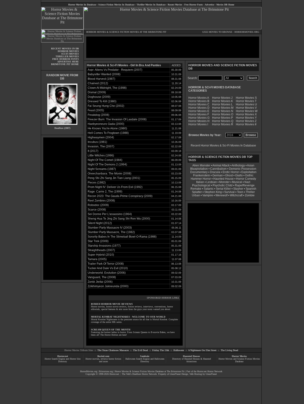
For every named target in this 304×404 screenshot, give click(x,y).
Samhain (144, 356)
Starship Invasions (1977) (104, 245)
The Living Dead (229, 350)
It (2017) (93, 151)
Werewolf (221, 195)
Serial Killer (223, 188)
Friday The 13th (160, 350)
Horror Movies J (222, 97)
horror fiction (115, 358)
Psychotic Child (223, 185)
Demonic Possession (242, 168)
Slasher (238, 188)
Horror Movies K (222, 101)
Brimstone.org (106, 371)
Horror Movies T (246, 101)
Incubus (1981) (97, 142)
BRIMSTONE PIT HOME (65, 64)
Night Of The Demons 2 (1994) (107, 164)
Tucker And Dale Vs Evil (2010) (108, 268)
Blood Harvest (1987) (101, 78)
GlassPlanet (211, 374)
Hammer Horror (201, 178)
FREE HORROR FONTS (65, 59)
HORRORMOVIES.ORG (246, 32)
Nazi (247, 182)
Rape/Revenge (245, 185)
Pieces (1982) (97, 182)
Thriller (250, 192)
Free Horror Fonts (193, 4)
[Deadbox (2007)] (62, 126)
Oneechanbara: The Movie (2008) (109, 173)
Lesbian (212, 182)
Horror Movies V (246, 107)
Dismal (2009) (97, 92)
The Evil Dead (140, 350)
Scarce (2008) (97, 209)
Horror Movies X (246, 114)
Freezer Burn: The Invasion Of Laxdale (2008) (117, 119)
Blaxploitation (199, 168)
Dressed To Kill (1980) (102, 101)
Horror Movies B (198, 101)
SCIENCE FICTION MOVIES (124, 32)
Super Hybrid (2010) (101, 254)
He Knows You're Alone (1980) (107, 128)
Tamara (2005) (97, 259)
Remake (195, 188)
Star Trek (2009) (98, 241)
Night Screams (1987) (102, 169)
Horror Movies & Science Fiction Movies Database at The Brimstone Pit (150, 371)
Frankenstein (201, 175)
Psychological (201, 185)
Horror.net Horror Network (209, 371)
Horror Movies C (198, 104)
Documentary (199, 172)
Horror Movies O (222, 114)
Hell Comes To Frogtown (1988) (108, 133)
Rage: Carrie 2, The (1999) (105, 191)
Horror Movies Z (246, 121)
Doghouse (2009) (99, 97)
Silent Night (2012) (100, 223)
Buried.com (103, 356)
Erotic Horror (231, 172)
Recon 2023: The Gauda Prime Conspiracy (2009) (120, 196)
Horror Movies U (246, 104)
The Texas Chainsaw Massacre (113, 350)
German (217, 175)
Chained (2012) (98, 83)
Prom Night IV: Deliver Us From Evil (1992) (115, 187)
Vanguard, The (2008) (102, 277)
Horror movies (92, 358)
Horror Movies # (246, 124)
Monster (224, 182)
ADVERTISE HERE (68, 61)
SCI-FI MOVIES (70, 53)
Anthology (238, 165)
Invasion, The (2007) (101, 146)
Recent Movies (175, 4)
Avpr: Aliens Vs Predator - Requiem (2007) (115, 69)
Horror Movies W (246, 111)
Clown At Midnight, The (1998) (107, 87)
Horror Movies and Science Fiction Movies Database (239, 360)
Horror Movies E (198, 111)
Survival (229, 192)
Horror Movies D (198, 107)
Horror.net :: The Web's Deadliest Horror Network (133, 374)
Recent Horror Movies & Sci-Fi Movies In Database (223, 145)
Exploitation (248, 172)
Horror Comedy (246, 178)
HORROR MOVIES (96, 32)
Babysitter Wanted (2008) (104, 74)
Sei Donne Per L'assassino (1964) (110, 214)
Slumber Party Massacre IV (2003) (110, 227)
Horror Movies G (198, 117)
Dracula (215, 172)
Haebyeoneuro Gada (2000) (106, 124)
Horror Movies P (222, 117)
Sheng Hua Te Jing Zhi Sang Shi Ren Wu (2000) (119, 218)
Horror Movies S (246, 97)
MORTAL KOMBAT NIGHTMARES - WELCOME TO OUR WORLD (128, 316)
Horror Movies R (222, 124)
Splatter (197, 192)
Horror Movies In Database (82, 4)
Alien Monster (201, 165)
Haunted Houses (191, 356)
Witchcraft (236, 195)
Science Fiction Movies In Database (116, 4)
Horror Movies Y (246, 117)
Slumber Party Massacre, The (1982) (111, 232)
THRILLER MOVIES (67, 56)
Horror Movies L (222, 104)
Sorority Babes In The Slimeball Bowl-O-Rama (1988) (122, 236)
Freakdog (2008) (98, 115)
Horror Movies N (222, 111)
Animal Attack (221, 165)
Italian (200, 182)
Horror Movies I (198, 124)
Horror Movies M (222, 107)
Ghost (229, 175)
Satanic (209, 188)
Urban (196, 195)
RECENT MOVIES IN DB (65, 48)
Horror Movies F (198, 114)
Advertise (209, 4)
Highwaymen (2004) (101, 137)
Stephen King (213, 192)
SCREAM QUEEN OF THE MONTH (110, 329)
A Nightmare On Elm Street (202, 350)
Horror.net (62, 356)
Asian (250, 165)
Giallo (239, 175)
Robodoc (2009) (98, 205)
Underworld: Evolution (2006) (107, 272)
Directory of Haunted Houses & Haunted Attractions (191, 360)
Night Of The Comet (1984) (105, 160)
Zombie (250, 195)
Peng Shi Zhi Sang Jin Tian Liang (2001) (114, 178)
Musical (237, 182)
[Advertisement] (62, 208)
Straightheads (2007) (101, 250)
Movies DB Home (225, 4)
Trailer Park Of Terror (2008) (106, 263)
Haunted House (223, 178)
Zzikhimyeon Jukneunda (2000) (108, 286)
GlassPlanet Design (179, 374)
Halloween (178, 350)
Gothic (249, 175)
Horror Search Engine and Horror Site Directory (63, 360)
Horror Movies (239, 356)
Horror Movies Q (222, 121)
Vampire (207, 195)
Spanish (251, 188)
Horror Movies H (198, 121)
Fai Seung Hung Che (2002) (106, 106)
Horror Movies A (198, 97)
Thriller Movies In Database (151, 4)
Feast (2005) (96, 110)
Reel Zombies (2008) (101, 200)
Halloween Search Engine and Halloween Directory (144, 360)
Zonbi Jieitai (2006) (100, 281)
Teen (240, 192)
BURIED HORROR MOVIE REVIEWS (112, 304)
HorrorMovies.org (88, 371)
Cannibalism (218, 168)
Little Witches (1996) (101, 155)
